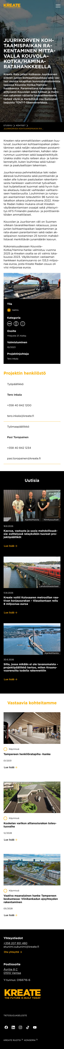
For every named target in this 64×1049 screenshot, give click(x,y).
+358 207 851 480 (15, 943)
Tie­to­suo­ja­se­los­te (15, 1015)
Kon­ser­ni (29, 1040)
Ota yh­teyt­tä (11, 952)
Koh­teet (21, 125)
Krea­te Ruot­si (12, 1040)
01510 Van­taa (12, 973)
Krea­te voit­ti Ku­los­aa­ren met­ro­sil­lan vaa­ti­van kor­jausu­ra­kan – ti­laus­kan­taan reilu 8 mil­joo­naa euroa (31, 600)
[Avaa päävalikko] (58, 6)
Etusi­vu (8, 125)
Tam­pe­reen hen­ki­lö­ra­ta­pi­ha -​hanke (27, 754)
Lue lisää (9, 546)
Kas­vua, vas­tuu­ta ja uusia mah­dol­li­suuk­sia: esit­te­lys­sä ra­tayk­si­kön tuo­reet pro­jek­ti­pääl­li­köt (30, 534)
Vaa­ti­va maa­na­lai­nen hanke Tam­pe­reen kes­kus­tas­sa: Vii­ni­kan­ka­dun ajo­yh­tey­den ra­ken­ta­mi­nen (31, 899)
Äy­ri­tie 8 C (11, 969)
